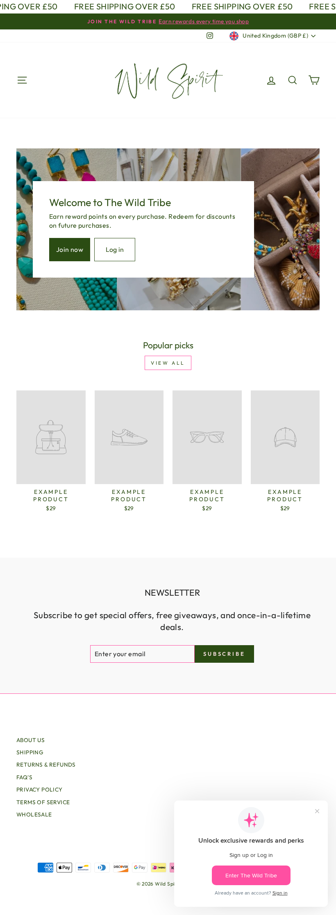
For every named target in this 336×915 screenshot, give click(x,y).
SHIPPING (29, 752)
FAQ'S (24, 777)
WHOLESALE (34, 814)
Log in (115, 249)
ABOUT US (30, 740)
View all (168, 363)
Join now (69, 249)
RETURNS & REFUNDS (46, 764)
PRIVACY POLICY (39, 789)
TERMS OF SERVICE (43, 802)
